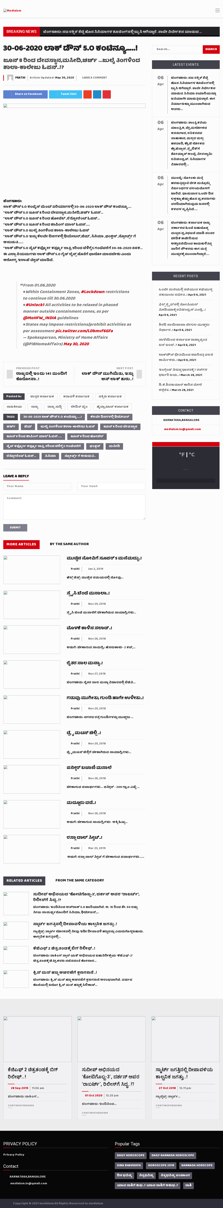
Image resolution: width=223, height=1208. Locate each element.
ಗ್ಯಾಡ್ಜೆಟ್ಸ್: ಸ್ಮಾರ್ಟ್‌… (168, 1096)
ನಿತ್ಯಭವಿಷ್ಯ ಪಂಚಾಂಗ (175, 1175)
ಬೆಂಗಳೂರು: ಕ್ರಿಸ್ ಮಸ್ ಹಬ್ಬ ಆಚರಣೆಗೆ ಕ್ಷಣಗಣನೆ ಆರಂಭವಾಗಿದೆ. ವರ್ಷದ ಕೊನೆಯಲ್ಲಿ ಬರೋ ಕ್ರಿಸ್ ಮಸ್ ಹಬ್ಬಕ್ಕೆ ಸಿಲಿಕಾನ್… (82, 982)
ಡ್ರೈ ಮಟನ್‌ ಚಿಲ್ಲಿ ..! (84, 733)
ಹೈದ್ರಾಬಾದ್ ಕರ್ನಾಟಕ (112, 407)
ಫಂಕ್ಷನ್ (95, 446)
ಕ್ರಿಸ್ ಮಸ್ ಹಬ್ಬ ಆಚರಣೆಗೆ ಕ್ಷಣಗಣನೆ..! (65, 973)
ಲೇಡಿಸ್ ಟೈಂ (79, 407)
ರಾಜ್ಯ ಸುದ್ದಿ (54, 407)
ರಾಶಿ (188, 1185)
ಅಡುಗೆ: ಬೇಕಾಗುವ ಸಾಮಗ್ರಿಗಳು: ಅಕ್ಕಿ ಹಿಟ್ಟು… (97, 822)
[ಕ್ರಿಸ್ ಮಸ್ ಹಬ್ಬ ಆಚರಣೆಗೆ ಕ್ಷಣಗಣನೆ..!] (16, 979)
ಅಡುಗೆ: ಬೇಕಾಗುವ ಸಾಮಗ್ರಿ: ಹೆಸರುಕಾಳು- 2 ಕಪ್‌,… (101, 647)
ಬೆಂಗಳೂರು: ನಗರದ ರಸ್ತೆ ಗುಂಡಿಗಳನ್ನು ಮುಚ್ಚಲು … (100, 717)
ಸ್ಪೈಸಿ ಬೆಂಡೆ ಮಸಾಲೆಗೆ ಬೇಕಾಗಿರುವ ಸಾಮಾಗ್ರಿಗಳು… (101, 612)
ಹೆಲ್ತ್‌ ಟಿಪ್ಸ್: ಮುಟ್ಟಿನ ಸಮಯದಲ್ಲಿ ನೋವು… (95, 577)
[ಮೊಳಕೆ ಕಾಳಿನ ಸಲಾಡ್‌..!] (31, 639)
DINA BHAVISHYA (129, 1165)
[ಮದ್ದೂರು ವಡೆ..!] (31, 814)
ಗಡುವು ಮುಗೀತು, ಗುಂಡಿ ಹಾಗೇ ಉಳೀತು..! (105, 698)
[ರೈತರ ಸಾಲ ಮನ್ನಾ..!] (31, 674)
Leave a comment (94, 77)
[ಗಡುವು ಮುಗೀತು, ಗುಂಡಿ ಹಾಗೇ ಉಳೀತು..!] (31, 709)
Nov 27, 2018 (97, 674)
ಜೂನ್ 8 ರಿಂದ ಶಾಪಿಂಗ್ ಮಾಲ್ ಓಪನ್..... (34, 436)
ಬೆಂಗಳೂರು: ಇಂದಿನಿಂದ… (99, 1104)
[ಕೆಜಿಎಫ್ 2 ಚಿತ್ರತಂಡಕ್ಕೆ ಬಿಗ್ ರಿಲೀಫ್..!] (16, 955)
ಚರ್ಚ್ (11, 426)
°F (182, 455)
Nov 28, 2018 (97, 639)
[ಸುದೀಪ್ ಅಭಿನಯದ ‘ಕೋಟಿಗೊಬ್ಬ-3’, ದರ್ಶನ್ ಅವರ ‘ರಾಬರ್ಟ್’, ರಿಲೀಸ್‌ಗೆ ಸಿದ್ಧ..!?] (16, 903)
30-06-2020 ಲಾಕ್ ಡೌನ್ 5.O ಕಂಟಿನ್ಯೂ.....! (52, 417)
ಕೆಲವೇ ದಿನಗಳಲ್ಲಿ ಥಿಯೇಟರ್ (109, 417)
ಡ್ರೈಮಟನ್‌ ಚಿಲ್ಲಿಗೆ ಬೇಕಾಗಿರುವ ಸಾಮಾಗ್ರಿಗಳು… (99, 752)
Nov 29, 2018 (97, 604)
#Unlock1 (34, 305)
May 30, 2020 (76, 344)
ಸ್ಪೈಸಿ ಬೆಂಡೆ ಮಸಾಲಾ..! (88, 593)
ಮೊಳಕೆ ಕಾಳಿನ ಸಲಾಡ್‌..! (89, 628)
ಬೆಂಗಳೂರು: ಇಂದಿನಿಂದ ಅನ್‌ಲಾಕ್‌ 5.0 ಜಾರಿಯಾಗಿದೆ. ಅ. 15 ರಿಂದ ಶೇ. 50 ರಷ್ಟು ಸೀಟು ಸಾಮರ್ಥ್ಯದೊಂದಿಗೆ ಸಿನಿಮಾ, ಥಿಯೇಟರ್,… (85, 910)
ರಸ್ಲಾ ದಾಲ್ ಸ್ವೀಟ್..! (84, 838)
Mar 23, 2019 (97, 848)
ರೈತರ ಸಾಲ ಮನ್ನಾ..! (85, 663)
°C (192, 455)
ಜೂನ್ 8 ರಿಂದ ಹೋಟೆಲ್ (87, 436)
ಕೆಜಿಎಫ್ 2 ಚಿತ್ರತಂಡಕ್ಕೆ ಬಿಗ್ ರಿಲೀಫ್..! (64, 949)
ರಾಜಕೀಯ (14, 407)
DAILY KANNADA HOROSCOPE (173, 1155)
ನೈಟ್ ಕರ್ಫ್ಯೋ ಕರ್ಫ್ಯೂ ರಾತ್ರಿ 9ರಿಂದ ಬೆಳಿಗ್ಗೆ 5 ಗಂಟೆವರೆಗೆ (44, 446)
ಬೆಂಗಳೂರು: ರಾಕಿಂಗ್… (23, 1096)
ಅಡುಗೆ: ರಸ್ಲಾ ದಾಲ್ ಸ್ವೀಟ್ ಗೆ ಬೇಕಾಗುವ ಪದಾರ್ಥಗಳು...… (105, 857)
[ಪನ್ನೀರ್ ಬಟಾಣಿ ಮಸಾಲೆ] (31, 779)
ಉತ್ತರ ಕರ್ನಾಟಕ (42, 396)
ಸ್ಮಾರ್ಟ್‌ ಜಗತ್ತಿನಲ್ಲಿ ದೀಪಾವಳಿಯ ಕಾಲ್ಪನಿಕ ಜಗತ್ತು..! (75, 924)
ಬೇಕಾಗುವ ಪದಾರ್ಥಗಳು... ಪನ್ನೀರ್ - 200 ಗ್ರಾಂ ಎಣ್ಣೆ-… (103, 787)
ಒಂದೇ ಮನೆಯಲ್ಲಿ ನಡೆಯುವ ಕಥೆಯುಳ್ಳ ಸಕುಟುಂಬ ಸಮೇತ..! (185, 292)
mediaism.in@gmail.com (182, 429)
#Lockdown (93, 292)
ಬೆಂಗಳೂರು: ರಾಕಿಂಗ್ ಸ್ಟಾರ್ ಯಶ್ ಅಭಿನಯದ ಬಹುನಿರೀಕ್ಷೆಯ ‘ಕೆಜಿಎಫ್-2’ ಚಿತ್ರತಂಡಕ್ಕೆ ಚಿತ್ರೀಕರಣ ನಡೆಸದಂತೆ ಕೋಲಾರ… (83, 958)
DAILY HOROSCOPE (130, 1155)
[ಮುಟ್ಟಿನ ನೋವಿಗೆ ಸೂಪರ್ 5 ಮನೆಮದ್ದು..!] (31, 570)
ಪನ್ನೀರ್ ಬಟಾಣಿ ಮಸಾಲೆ (89, 768)
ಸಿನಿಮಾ (50, 456)
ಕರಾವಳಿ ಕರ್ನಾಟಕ (76, 396)
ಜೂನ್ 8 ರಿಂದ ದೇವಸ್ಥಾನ (120, 426)
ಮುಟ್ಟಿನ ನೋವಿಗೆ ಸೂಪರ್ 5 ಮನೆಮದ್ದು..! (104, 558)
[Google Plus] (87, 94)
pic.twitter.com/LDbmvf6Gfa (84, 331)
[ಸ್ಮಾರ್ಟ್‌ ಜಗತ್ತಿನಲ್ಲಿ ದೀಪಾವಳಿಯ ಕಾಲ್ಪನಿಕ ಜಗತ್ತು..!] (16, 930)
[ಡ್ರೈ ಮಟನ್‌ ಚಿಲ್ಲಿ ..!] (31, 744)
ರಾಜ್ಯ (34, 407)
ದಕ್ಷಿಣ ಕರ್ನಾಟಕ (110, 396)
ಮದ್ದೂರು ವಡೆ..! (81, 803)
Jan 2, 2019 (95, 569)
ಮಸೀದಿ (114, 446)
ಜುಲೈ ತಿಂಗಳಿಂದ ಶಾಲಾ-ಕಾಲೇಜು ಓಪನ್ (68, 426)
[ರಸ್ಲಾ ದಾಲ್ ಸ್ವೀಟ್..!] (31, 849)
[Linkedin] (97, 94)
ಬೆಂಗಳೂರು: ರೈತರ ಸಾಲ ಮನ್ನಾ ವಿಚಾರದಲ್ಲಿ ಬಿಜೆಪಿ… (101, 682)
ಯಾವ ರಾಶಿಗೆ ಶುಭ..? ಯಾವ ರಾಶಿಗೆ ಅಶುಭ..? (147, 1185)
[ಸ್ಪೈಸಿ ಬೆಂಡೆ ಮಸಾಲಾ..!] (31, 605)
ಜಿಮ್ (28, 426)
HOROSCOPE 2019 (161, 1165)
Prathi (20, 77)
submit (15, 527)
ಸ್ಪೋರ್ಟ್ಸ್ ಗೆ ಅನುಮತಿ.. (80, 456)
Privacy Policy (13, 1155)
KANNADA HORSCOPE (197, 1165)
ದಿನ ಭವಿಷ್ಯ (124, 1175)
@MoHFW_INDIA (39, 318)
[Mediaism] (12, 11)
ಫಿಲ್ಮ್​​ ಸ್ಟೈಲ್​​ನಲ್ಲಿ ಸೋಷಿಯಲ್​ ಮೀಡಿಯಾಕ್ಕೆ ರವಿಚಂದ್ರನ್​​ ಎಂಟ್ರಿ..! (182, 307)
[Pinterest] (107, 94)
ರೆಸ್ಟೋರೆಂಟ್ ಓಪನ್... (21, 456)
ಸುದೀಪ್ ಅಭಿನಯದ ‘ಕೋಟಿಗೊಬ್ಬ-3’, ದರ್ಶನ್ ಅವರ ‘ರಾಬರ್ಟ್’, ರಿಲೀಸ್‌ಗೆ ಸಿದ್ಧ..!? (86, 897)
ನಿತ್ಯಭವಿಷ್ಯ (146, 1175)
